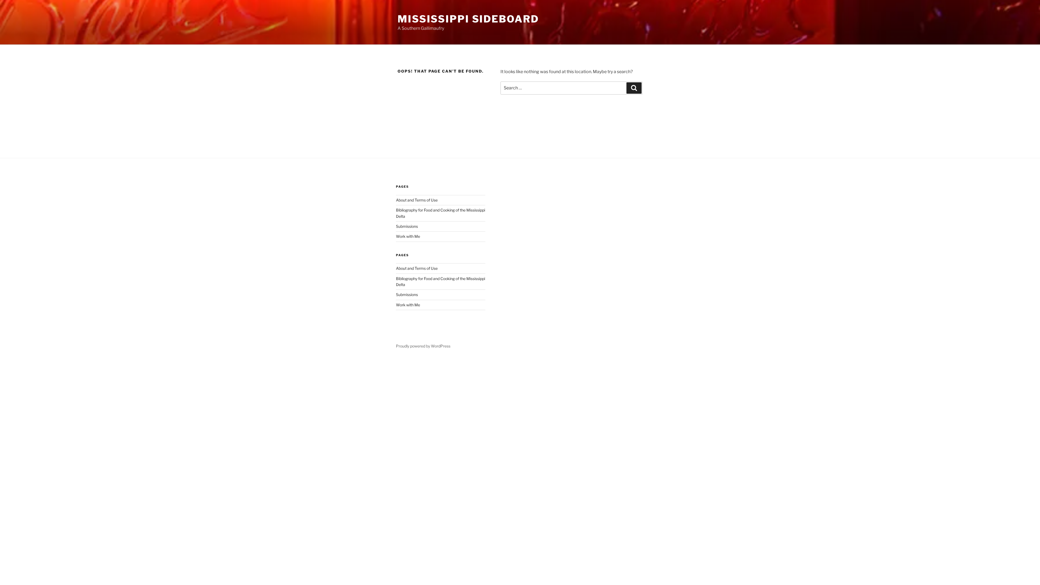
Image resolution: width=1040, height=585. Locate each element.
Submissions (407, 226)
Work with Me (408, 236)
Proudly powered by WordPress (423, 346)
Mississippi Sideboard (468, 19)
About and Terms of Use (417, 200)
